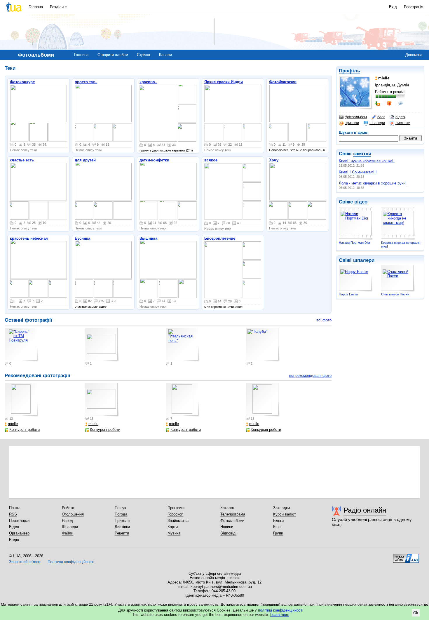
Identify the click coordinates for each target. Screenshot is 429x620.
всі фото (324, 320)
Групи (278, 533)
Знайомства (178, 520)
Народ (67, 520)
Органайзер (19, 533)
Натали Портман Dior (354, 242)
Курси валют (284, 514)
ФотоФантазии (283, 82)
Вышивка (148, 238)
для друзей (85, 160)
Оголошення (73, 514)
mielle (13, 424)
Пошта (14, 508)
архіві (363, 132)
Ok (415, 613)
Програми (176, 508)
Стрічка (143, 55)
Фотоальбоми (232, 520)
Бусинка (82, 238)
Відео (14, 527)
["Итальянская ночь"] (187, 288)
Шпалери (70, 527)
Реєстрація (413, 7)
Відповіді (228, 533)
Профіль (349, 71)
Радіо (14, 539)
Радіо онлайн (364, 510)
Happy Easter (348, 294)
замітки (362, 153)
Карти (173, 527)
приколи (352, 123)
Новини (226, 527)
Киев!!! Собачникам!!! (358, 172)
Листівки (122, 527)
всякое (210, 160)
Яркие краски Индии (223, 82)
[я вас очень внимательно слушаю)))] (84, 288)
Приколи (122, 520)
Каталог (227, 508)
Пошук (120, 508)
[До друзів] (378, 103)
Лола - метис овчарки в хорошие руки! (373, 183)
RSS (13, 514)
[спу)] (103, 260)
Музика (174, 533)
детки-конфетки (154, 160)
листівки (402, 123)
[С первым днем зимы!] (84, 210)
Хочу (273, 160)
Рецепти (122, 533)
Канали (165, 55)
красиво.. (148, 82)
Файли (67, 533)
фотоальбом (356, 117)
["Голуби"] (263, 345)
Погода (121, 514)
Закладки (281, 508)
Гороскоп (175, 514)
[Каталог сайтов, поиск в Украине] (406, 556)
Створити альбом (112, 55)
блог (381, 117)
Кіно (276, 527)
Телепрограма (232, 514)
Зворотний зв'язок (25, 562)
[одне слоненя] (252, 289)
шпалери (377, 123)
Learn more (279, 614)
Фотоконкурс (22, 82)
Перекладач (19, 520)
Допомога (413, 55)
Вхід (393, 7)
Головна (36, 7)
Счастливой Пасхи (395, 294)
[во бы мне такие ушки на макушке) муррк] (187, 113)
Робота (68, 508)
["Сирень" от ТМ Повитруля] (148, 288)
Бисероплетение (219, 238)
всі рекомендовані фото (310, 375)
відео (400, 117)
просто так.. (86, 82)
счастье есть (22, 160)
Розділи (57, 7)
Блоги (278, 520)
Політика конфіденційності (71, 562)
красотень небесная (29, 238)
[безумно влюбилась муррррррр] (187, 94)
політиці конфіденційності (280, 610)
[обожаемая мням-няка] (297, 182)
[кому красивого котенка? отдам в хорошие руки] (252, 210)
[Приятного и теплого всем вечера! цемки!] (103, 210)
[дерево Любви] (223, 269)
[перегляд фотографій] (38, 103)
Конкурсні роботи (24, 429)
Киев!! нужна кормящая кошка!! (367, 161)
